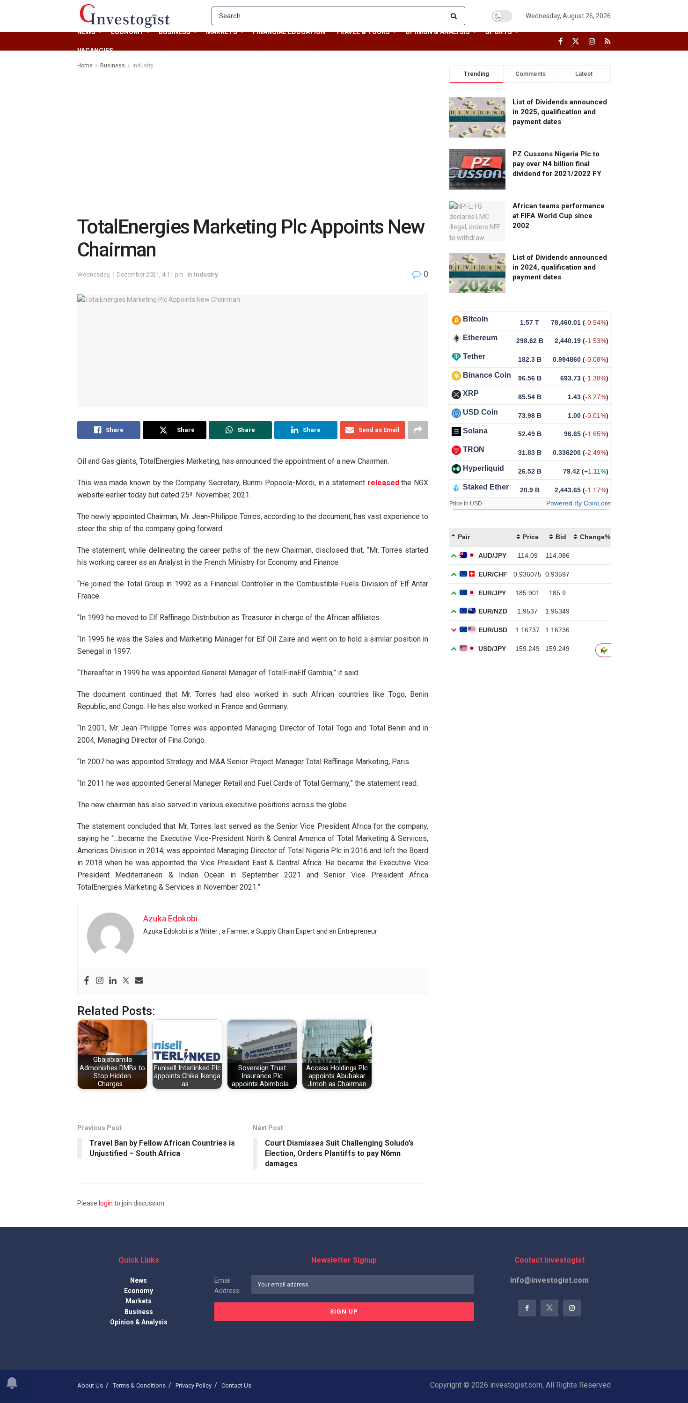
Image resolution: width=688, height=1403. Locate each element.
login (106, 1203)
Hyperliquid (483, 468)
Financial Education (289, 32)
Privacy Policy (194, 1385)
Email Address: (227, 1285)
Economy (127, 32)
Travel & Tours (363, 32)
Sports (498, 32)
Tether (474, 356)
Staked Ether (486, 487)
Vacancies (95, 50)
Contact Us (236, 1385)
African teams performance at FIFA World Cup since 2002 (558, 216)
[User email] (139, 981)
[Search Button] (455, 16)
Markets (221, 32)
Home (85, 65)
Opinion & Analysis (437, 32)
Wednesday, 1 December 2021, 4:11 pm (130, 274)
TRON (473, 449)
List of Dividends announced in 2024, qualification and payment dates (559, 267)
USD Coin (480, 412)
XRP (471, 393)
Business (174, 32)
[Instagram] (99, 981)
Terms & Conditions (139, 1385)
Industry (143, 65)
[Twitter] (126, 981)
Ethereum (480, 338)
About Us (90, 1385)
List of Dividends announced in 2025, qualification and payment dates (559, 112)
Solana (475, 431)
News (86, 32)
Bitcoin (475, 319)
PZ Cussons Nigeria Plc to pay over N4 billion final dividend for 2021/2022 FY (556, 164)
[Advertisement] (252, 140)
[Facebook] (86, 981)
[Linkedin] (113, 981)
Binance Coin (487, 375)
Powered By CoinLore (578, 503)
